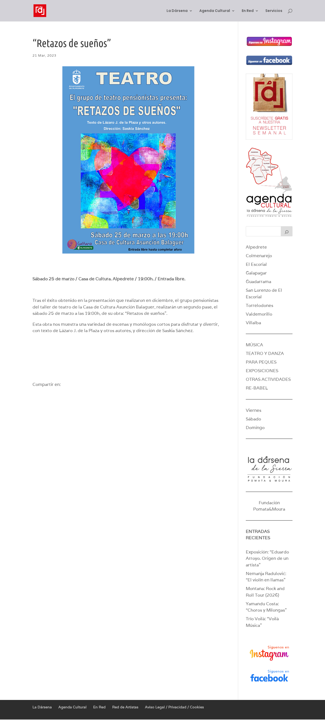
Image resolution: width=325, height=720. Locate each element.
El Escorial (256, 264)
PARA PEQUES (261, 362)
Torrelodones (259, 305)
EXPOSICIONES (262, 370)
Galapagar (256, 273)
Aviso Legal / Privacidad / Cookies (174, 707)
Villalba (253, 322)
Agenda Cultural (214, 11)
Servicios (273, 11)
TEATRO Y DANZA (265, 353)
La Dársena (177, 11)
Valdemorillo (259, 314)
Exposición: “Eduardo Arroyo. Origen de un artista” (267, 558)
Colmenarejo (259, 255)
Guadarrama (258, 281)
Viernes (253, 410)
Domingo (255, 427)
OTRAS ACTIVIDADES (268, 379)
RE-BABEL (257, 388)
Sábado (253, 419)
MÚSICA (254, 345)
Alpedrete (256, 247)
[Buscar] (286, 231)
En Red (248, 11)
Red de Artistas (125, 707)
